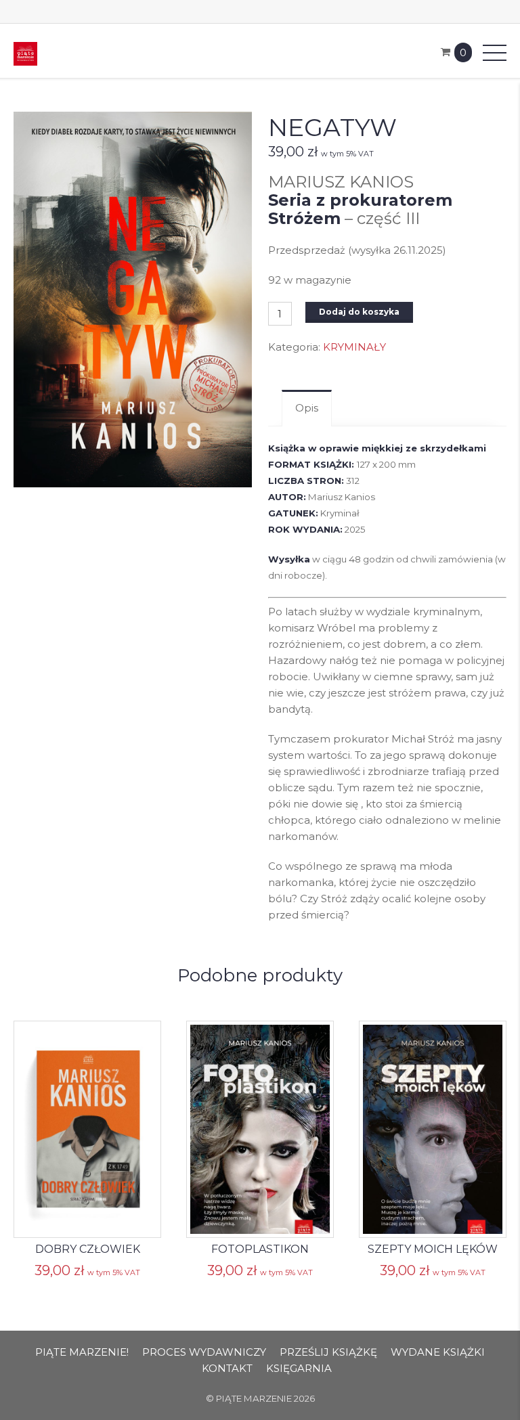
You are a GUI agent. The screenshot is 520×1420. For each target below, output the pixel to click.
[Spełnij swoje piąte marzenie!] (25, 53)
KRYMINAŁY (354, 346)
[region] (260, 1354)
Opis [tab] (306, 407)
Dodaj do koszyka (359, 312)
